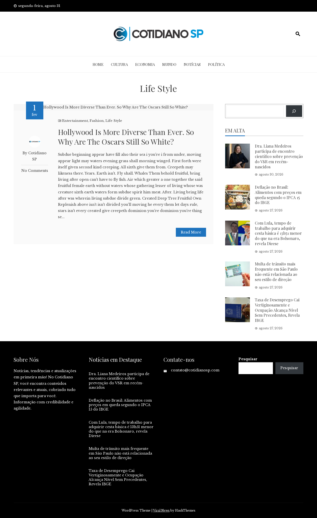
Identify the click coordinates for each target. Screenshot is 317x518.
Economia (145, 64)
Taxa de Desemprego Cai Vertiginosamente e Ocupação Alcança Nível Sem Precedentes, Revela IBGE (277, 310)
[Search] (294, 111)
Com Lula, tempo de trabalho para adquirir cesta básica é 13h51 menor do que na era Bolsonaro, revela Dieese (278, 233)
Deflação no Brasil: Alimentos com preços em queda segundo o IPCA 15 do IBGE (278, 194)
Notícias (192, 64)
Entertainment (75, 121)
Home (98, 64)
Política (216, 64)
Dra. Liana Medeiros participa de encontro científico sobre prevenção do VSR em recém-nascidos (279, 156)
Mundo (169, 64)
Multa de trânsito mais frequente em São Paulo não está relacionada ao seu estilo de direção (276, 271)
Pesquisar (247, 359)
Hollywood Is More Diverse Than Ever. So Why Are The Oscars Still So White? (126, 137)
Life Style (114, 121)
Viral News (161, 510)
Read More (191, 232)
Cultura (119, 64)
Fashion (97, 121)
